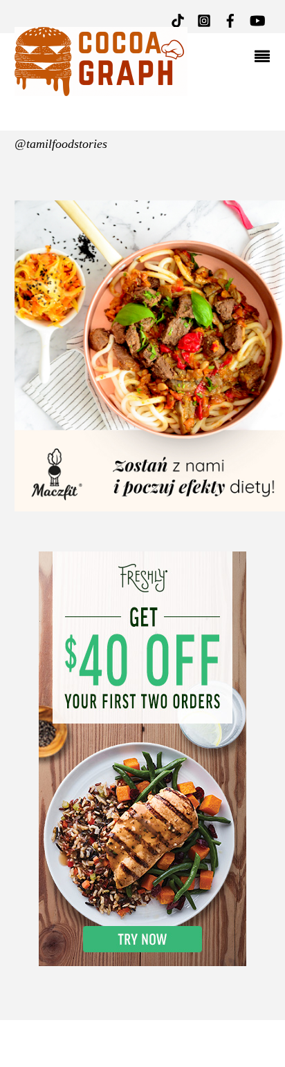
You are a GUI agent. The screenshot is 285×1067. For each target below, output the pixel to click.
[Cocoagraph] (101, 89)
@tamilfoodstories (61, 144)
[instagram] (204, 19)
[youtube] (256, 19)
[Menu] (266, 58)
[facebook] (230, 19)
